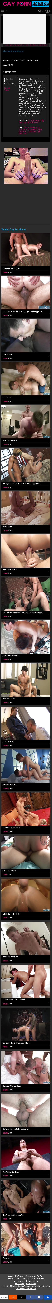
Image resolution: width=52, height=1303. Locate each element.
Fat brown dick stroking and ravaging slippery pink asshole (22, 311)
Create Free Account (28, 1279)
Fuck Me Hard (8, 742)
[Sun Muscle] (25, 508)
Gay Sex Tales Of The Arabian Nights (16, 1043)
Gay (27, 129)
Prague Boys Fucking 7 (11, 828)
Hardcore (22, 131)
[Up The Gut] (25, 378)
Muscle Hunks (32, 122)
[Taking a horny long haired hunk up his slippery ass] (25, 465)
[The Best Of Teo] (25, 680)
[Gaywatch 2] (25, 1239)
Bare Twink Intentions (11, 569)
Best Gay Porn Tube (29, 1289)
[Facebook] (30, 1297)
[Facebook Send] (39, 1297)
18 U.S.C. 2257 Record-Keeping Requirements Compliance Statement (26, 1286)
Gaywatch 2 (7, 1258)
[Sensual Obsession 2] (25, 637)
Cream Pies (31, 131)
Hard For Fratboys (9, 871)
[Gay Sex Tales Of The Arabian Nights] (25, 1024)
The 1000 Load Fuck (10, 957)
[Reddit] (13, 1297)
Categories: (23, 120)
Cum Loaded (7, 354)
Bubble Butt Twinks (10, 785)
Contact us (40, 1279)
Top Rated (40, 1276)
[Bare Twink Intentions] (25, 551)
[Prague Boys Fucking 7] (25, 809)
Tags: (21, 127)
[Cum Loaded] (25, 335)
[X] (21, 1297)
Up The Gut (7, 397)
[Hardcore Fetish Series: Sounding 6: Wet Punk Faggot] (25, 594)
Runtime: (30, 60)
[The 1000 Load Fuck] (25, 938)
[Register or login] (47, 10)
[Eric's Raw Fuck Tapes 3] (25, 895)
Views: (5, 65)
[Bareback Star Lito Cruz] (25, 1067)
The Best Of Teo (9, 699)
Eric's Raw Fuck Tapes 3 (11, 914)
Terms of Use (31, 1284)
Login (18, 1279)
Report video (10, 72)
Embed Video (7, 89)
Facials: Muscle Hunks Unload (14, 1000)
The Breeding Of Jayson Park (13, 1215)
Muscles (22, 129)
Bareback (37, 120)
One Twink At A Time (11, 1172)
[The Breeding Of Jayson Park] (25, 1196)
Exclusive (27, 127)
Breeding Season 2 (10, 440)
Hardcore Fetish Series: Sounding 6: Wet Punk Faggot (22, 613)
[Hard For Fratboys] (25, 852)
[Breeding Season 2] (25, 422)
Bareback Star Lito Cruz (12, 1086)
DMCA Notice (19, 1284)
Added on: (6, 60)
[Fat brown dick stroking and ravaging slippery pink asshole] (25, 292)
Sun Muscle (7, 526)
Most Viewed (30, 1276)
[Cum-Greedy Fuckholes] (25, 249)
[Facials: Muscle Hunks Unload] (25, 981)
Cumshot (36, 127)
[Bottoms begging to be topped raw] (25, 1110)
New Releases (20, 1276)
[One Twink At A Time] (25, 1153)
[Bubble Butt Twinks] (25, 766)
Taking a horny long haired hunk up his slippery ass (22, 483)
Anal (30, 120)
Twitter (18, 1289)
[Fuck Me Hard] (25, 723)
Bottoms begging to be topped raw (16, 1129)
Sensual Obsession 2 (10, 656)
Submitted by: (8, 80)
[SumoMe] (47, 1297)
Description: (24, 79)
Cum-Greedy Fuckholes (11, 268)
